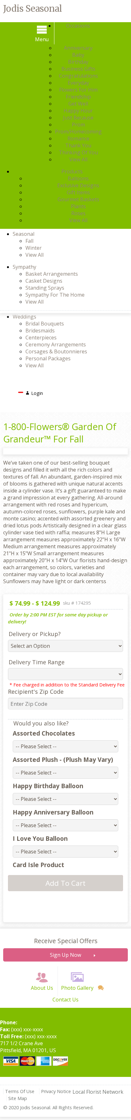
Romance (78, 138)
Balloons (78, 178)
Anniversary (78, 47)
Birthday (78, 61)
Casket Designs (43, 280)
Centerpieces (41, 337)
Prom (78, 124)
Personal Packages (48, 358)
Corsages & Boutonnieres (56, 351)
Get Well (78, 103)
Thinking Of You (78, 152)
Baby (78, 54)
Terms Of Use (19, 1091)
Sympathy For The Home (55, 294)
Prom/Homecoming (78, 131)
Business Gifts (78, 68)
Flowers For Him (78, 89)
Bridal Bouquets (44, 323)
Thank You (78, 145)
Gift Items (78, 192)
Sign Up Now (65, 954)
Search (56, 391)
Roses (78, 213)
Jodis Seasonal (32, 8)
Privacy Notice (56, 1091)
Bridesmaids (40, 330)
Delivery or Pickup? (35, 634)
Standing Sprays (44, 287)
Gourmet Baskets (78, 199)
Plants (78, 206)
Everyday (78, 82)
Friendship (78, 96)
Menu (42, 39)
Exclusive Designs (78, 185)
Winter (33, 247)
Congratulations (78, 75)
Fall (29, 240)
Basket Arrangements (51, 273)
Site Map (17, 1098)
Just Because (78, 117)
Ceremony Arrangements (55, 344)
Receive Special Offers (65, 941)
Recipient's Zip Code (36, 691)
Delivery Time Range (37, 662)
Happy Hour (78, 110)
